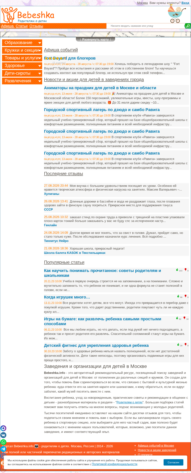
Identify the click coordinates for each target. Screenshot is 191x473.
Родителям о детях (130, 402)
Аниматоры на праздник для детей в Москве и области (100, 87)
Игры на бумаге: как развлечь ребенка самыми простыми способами (102, 321)
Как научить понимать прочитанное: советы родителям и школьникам (102, 273)
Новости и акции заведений (157, 450)
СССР (48, 209)
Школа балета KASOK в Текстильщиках (74, 253)
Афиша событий (61, 49)
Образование (18, 42)
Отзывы (36, 26)
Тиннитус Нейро (56, 241)
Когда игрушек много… (67, 297)
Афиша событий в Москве (156, 445)
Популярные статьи (64, 262)
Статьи (22, 26)
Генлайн (50, 225)
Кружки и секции (22, 50)
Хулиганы (51, 194)
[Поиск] (187, 26)
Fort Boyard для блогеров (70, 58)
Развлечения (18, 80)
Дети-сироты (17, 73)
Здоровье (15, 65)
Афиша (8, 26)
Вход (185, 2)
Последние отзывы (63, 173)
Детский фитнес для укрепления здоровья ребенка (96, 345)
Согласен (173, 462)
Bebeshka (35, 14)
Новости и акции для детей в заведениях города (94, 79)
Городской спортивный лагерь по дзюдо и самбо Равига (102, 109)
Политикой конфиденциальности (114, 464)
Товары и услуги (21, 57)
